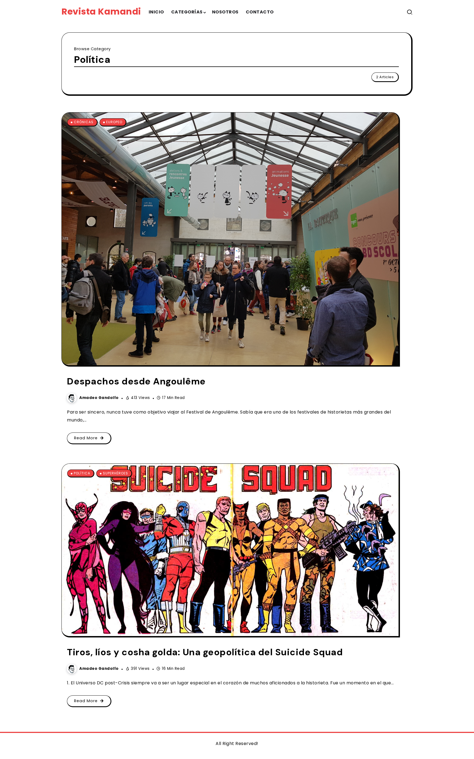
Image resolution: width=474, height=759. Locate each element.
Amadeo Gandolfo (99, 397)
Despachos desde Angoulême (136, 381)
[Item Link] (230, 239)
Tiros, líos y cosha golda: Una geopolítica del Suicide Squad (205, 652)
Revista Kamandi (101, 11)
